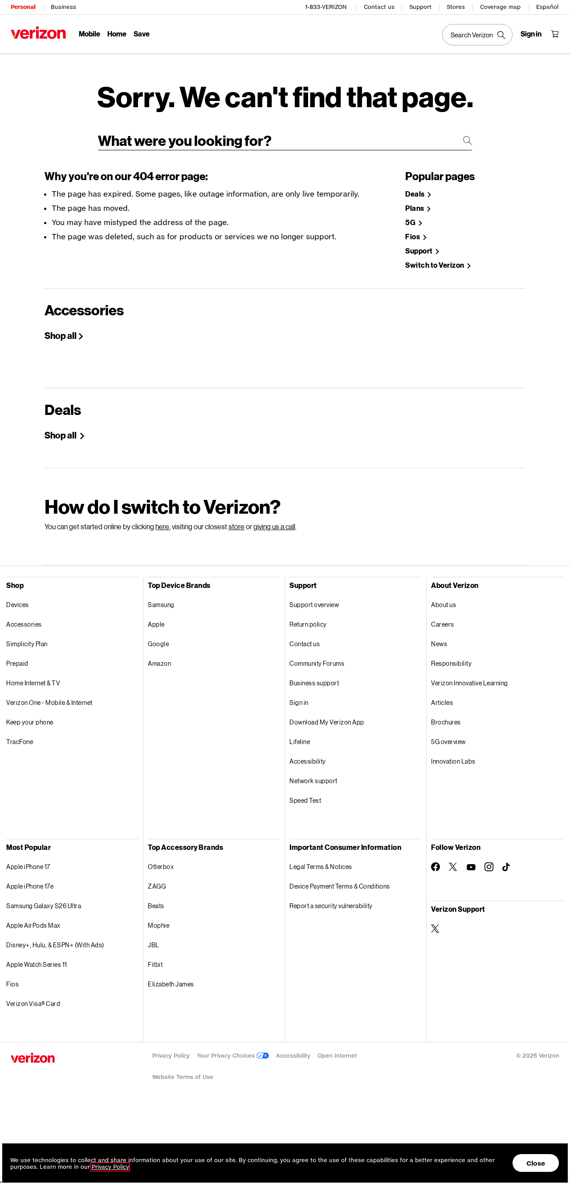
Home (116, 33)
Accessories (24, 624)
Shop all (61, 335)
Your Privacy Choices (226, 1055)
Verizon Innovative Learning (469, 683)
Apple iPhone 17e (29, 886)
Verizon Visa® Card (33, 1003)
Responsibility (451, 663)
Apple (156, 624)
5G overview (448, 741)
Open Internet (337, 1055)
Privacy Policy (171, 1055)
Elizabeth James (171, 984)
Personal (23, 7)
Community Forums (316, 663)
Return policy (308, 624)
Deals (415, 194)
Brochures (446, 722)
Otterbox (161, 866)
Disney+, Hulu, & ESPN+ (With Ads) (55, 945)
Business (63, 7)
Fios (413, 237)
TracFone (19, 741)
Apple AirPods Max (33, 925)
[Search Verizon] (477, 34)
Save (142, 33)
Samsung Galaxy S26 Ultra (43, 905)
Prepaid (17, 663)
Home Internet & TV (33, 683)
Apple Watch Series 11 (36, 964)
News (439, 644)
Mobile (89, 33)
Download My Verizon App (326, 722)
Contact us (379, 7)
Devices (17, 604)
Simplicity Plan (27, 644)
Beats (156, 905)
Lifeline (299, 741)
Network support (313, 781)
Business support (314, 683)
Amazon (159, 663)
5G (411, 222)
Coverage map (500, 7)
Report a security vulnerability (331, 905)
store (236, 526)
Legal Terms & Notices (320, 866)
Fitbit (155, 964)
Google (158, 644)
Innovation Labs (453, 761)
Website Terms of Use (182, 1077)
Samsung (161, 604)
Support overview (314, 604)
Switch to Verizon (435, 265)
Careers (442, 624)
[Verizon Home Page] (38, 32)
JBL (153, 945)
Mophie (158, 925)
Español (547, 7)
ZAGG (157, 886)
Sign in (299, 702)
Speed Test (305, 800)
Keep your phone (29, 722)
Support (420, 7)
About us (443, 604)
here (162, 526)
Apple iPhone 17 (28, 866)
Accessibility (307, 761)
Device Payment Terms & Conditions (339, 886)
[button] (555, 1140)
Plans (415, 208)
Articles (442, 702)
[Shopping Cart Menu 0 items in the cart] (555, 34)
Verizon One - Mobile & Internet (49, 702)
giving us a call (274, 526)
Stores (456, 7)
